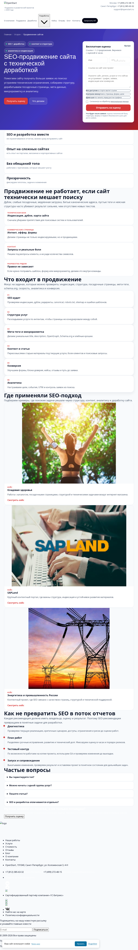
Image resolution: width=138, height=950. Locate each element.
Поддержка (21, 20)
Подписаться (41, 929)
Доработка (32, 20)
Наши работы (12, 840)
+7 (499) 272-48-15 (57, 871)
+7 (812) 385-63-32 (24, 871)
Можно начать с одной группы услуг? (30, 785)
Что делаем (38, 101)
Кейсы (54, 20)
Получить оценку (16, 101)
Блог (69, 20)
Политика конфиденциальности (22, 915)
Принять (80, 944)
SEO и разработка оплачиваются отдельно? (34, 802)
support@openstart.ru (124, 9)
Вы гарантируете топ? (21, 777)
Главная (7, 34)
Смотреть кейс (15, 500)
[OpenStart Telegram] (71, 887)
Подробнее (92, 944)
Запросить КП (90, 20)
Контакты (76, 20)
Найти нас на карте (15, 868)
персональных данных (120, 101)
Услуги (17, 34)
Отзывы (61, 20)
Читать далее (35, 944)
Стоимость (11, 846)
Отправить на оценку (108, 107)
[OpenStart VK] (71, 883)
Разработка (44, 16)
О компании (9, 20)
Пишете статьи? (18, 793)
